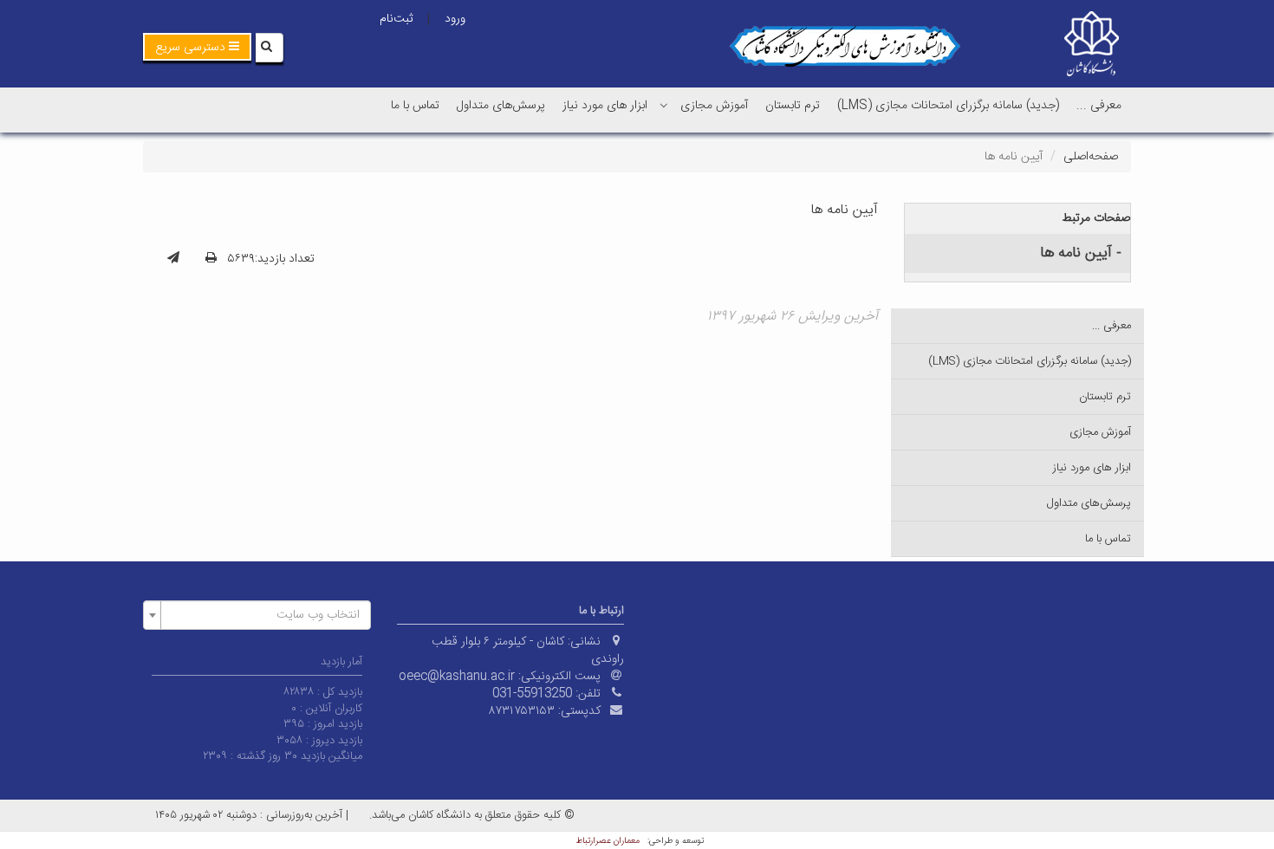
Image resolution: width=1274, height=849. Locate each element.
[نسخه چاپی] (211, 259)
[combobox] (257, 615)
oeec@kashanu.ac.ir (457, 676)
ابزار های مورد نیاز (604, 105)
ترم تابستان (792, 105)
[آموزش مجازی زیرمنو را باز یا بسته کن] (664, 104)
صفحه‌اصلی (1090, 156)
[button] (197, 47)
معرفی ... (1098, 105)
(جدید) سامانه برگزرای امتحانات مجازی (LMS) (948, 105)
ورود (455, 19)
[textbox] (262, 615)
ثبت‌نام (396, 19)
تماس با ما (415, 105)
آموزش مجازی (714, 105)
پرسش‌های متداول (501, 105)
